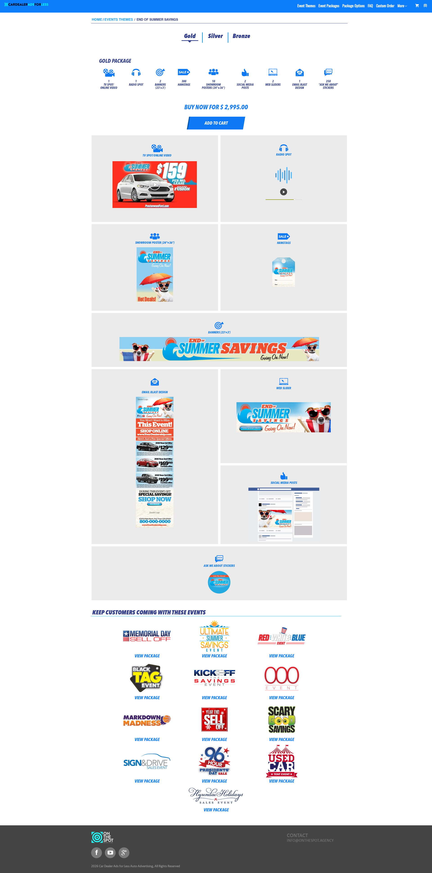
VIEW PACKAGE (147, 656)
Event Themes (306, 6)
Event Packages (328, 6)
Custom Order (385, 6)
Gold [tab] (190, 36)
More (400, 6)
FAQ (370, 6)
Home (97, 19)
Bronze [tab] (241, 36)
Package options (353, 6)
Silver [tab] (215, 36)
